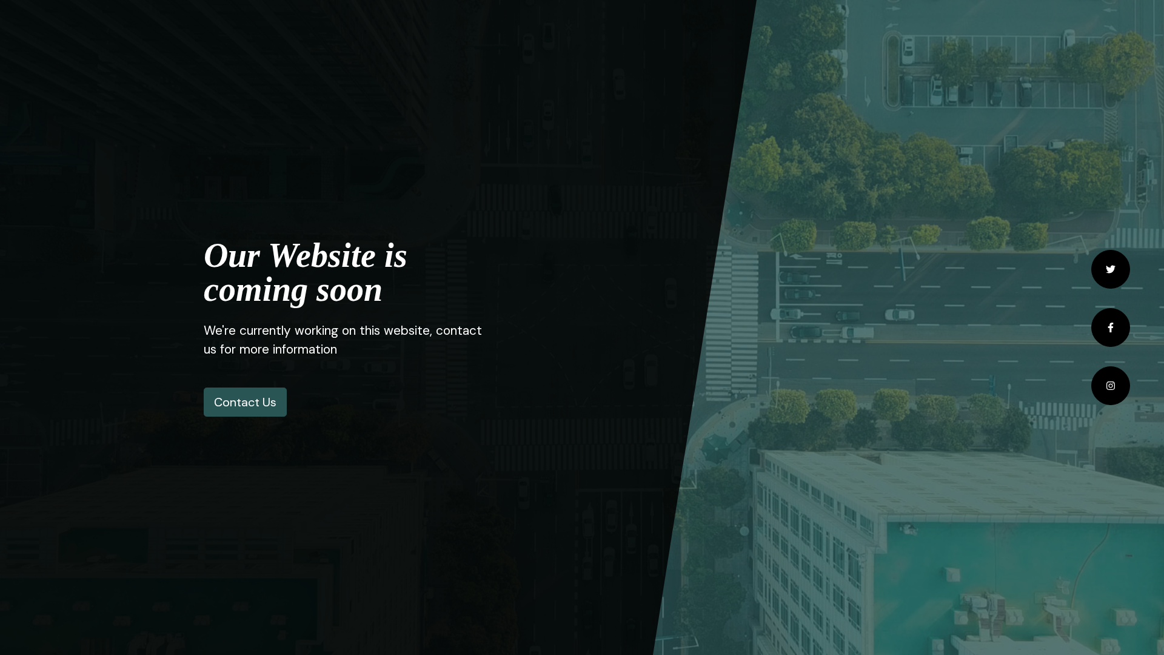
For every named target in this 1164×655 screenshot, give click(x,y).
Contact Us (245, 402)
